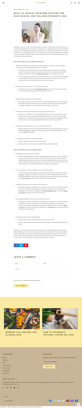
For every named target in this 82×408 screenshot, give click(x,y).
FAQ (4, 362)
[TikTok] (18, 388)
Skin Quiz (5, 360)
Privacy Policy (6, 368)
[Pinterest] (10, 388)
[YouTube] (14, 388)
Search (4, 357)
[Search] (75, 3)
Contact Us (5, 373)
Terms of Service (7, 365)
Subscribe (49, 366)
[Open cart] (79, 3)
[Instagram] (7, 388)
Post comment (21, 285)
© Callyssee (8, 400)
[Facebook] (3, 388)
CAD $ (6, 396)
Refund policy (6, 370)
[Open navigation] (3, 2)
